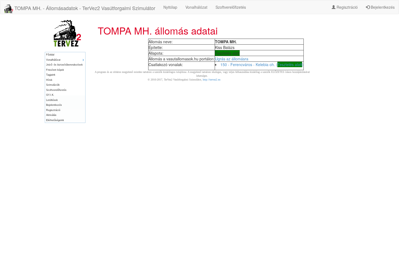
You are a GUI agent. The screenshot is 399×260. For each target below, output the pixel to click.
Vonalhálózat (196, 7)
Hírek (49, 80)
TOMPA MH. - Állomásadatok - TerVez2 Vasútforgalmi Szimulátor (84, 7)
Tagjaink (50, 74)
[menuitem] (65, 54)
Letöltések (52, 100)
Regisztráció (346, 7)
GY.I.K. (50, 95)
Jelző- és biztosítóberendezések (64, 64)
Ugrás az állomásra (231, 58)
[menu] (65, 87)
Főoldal (50, 54)
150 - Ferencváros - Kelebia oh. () (261, 64)
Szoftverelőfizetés (231, 7)
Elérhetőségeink (55, 120)
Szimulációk (53, 84)
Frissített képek (55, 70)
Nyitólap (170, 7)
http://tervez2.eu (211, 79)
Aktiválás (51, 115)
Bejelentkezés (382, 7)
